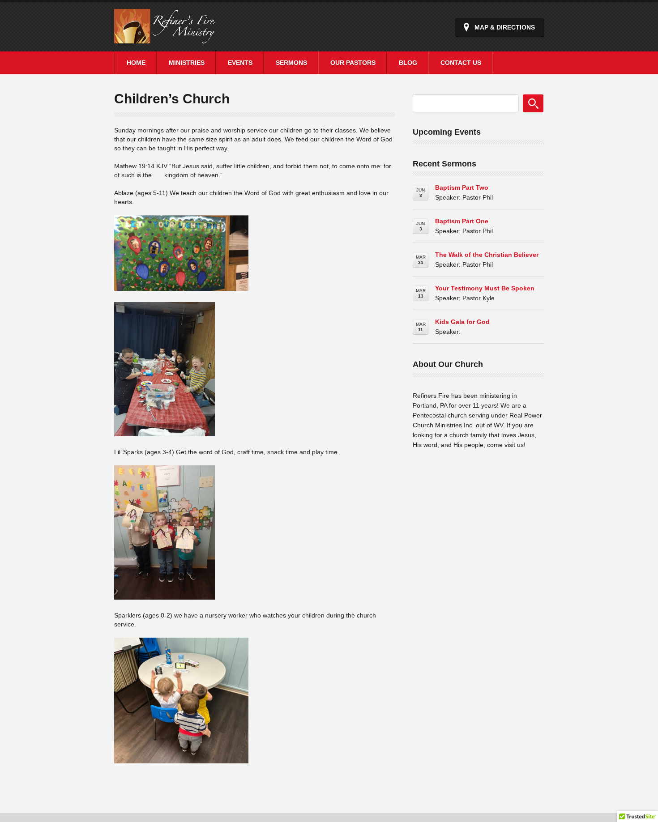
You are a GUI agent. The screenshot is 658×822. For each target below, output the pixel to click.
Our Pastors (353, 62)
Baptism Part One (461, 221)
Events (240, 62)
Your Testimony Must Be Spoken (484, 288)
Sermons (291, 62)
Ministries (187, 62)
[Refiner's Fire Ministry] (176, 38)
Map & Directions (504, 27)
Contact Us (460, 62)
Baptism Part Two (461, 187)
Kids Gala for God (462, 321)
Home (136, 62)
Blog (408, 62)
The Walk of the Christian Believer (486, 254)
